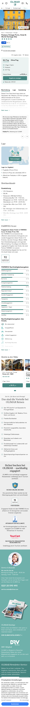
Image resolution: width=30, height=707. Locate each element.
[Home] (15, 3)
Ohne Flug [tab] (14, 60)
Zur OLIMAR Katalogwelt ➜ (11, 635)
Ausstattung (22, 90)
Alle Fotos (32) (24, 27)
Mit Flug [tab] (6, 60)
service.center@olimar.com (9, 589)
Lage (14, 90)
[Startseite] (1, 8)
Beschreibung (5, 90)
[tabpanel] (15, 71)
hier (27, 698)
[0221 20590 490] (27, 3)
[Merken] (21, 361)
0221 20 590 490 (9, 585)
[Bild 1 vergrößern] (15, 20)
